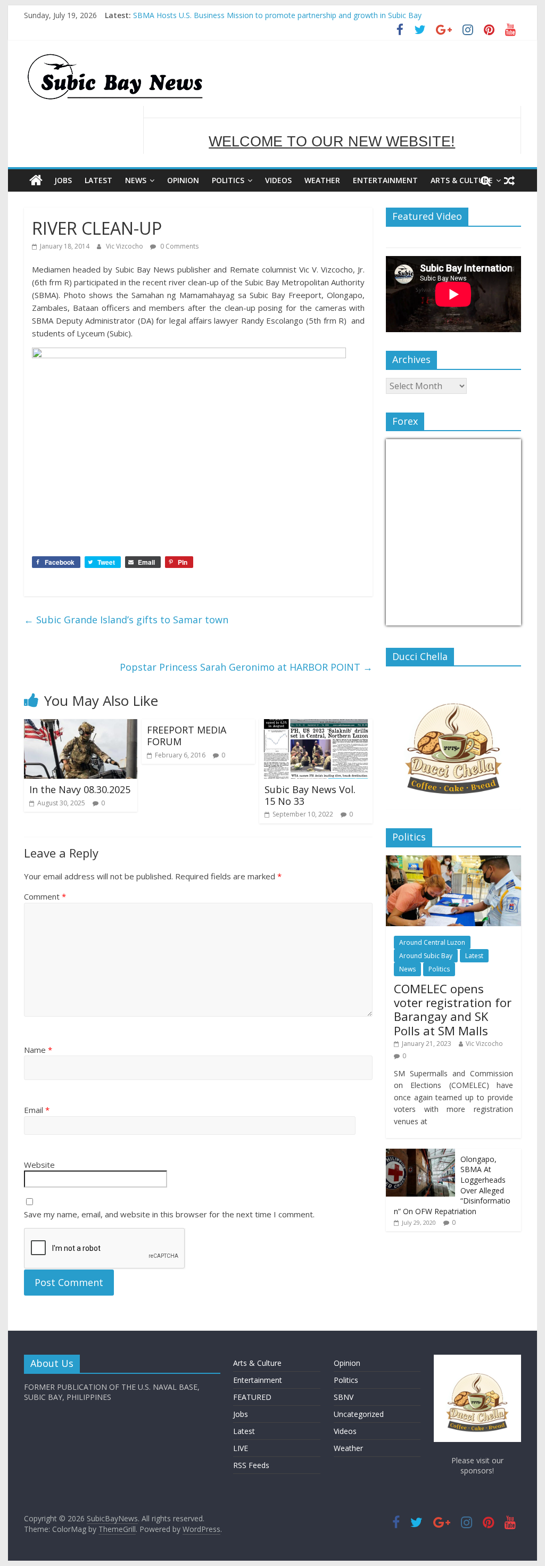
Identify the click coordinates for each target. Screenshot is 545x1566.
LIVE (240, 1448)
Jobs (63, 180)
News (135, 180)
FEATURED (252, 1397)
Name (38, 1049)
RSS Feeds (251, 1465)
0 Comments (179, 246)
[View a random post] (509, 180)
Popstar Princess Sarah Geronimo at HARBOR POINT (246, 667)
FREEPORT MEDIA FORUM (186, 735)
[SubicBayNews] (36, 180)
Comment (45, 896)
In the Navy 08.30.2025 (79, 789)
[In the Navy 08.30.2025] (80, 725)
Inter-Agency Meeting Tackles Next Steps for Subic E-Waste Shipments (255, 10)
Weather (322, 180)
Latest (98, 180)
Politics (228, 180)
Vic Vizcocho (125, 246)
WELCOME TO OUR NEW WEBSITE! (332, 130)
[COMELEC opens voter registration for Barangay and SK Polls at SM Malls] (453, 861)
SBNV (343, 1397)
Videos (278, 180)
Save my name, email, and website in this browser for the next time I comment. (169, 1214)
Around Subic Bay (425, 955)
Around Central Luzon (432, 942)
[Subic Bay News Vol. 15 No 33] (316, 725)
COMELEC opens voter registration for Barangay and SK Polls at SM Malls (452, 1009)
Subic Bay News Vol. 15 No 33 (310, 795)
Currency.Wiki (491, 619)
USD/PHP (409, 619)
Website (39, 1164)
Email (36, 1110)
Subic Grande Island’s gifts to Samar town (126, 619)
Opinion (183, 180)
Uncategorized (359, 1414)
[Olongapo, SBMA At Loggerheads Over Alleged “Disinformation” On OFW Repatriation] (420, 1154)
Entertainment (385, 180)
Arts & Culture (462, 180)
